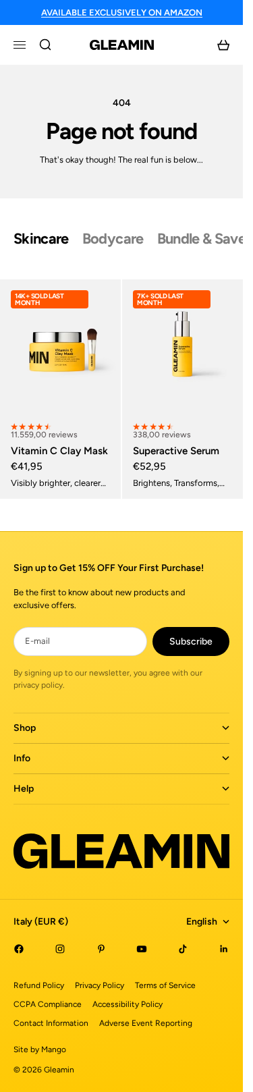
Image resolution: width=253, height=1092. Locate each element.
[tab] (41, 239)
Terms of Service (165, 985)
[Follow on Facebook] (18, 949)
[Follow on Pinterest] (101, 949)
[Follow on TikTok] (182, 949)
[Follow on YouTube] (141, 949)
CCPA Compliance (47, 1004)
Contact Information (50, 1023)
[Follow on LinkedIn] (224, 949)
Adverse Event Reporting (145, 1023)
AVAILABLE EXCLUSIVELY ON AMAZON (121, 12)
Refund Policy (38, 985)
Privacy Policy (99, 985)
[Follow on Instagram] (60, 949)
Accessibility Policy (127, 1004)
